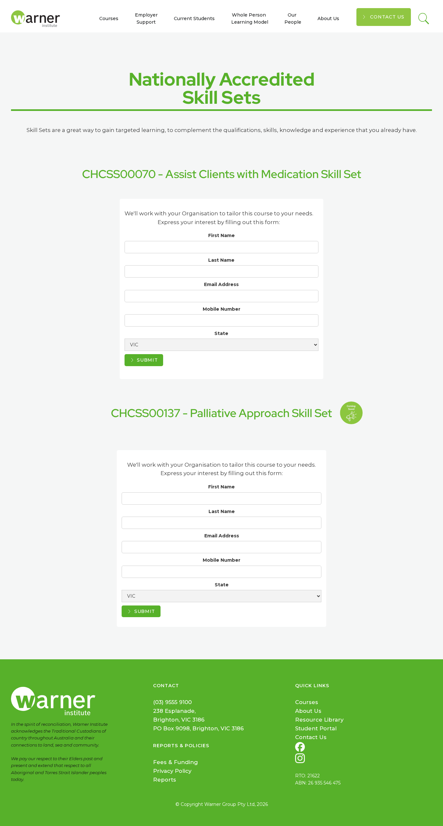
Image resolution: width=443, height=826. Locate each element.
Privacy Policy (172, 771)
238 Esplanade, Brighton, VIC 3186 (179, 715)
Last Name (221, 260)
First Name (221, 235)
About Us (328, 18)
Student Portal (316, 728)
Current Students (194, 18)
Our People (292, 18)
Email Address (221, 284)
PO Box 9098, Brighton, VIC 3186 (198, 728)
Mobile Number (221, 309)
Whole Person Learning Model (249, 18)
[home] (38, 18)
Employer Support (146, 18)
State (221, 333)
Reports (164, 779)
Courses (108, 18)
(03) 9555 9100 (172, 702)
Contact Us (387, 17)
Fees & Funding (175, 762)
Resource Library (319, 719)
